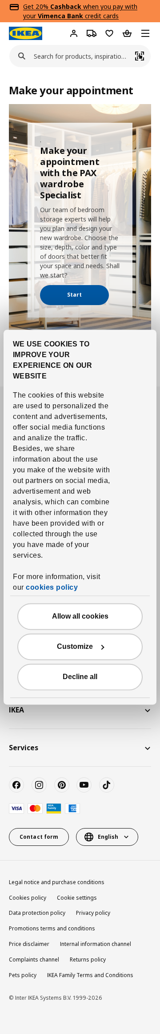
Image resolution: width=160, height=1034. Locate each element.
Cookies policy (27, 897)
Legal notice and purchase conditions (56, 882)
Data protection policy (37, 913)
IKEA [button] (16, 709)
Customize (75, 646)
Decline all (80, 676)
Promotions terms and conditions (52, 928)
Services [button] (23, 747)
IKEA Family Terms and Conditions (90, 975)
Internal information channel (95, 944)
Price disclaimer (29, 944)
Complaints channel (34, 959)
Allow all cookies (80, 616)
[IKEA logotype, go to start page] (25, 33)
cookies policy (52, 587)
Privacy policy (93, 913)
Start (74, 294)
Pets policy (22, 975)
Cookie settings (77, 897)
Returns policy (88, 959)
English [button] (108, 837)
